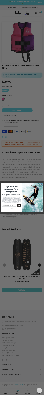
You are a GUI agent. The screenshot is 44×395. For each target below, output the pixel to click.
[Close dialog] (42, 184)
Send (19, 205)
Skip (11, 208)
